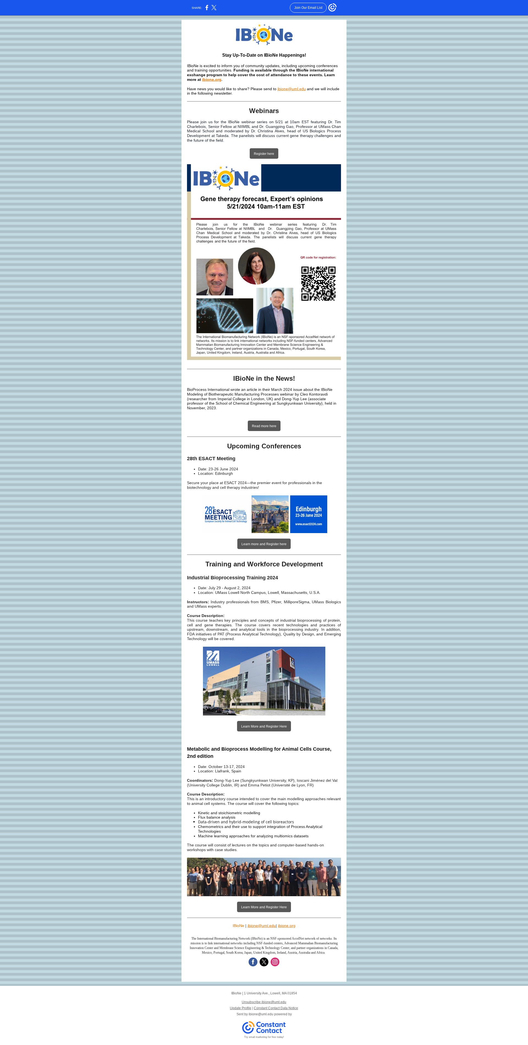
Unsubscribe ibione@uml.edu (264, 1002)
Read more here (264, 426)
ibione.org (211, 79)
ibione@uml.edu (261, 1014)
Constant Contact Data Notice (276, 1008)
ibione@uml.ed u (291, 89)
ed (271, 925)
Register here (264, 154)
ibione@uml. (258, 925)
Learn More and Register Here (264, 726)
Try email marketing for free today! (264, 1037)
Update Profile (240, 1008)
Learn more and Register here (264, 544)
